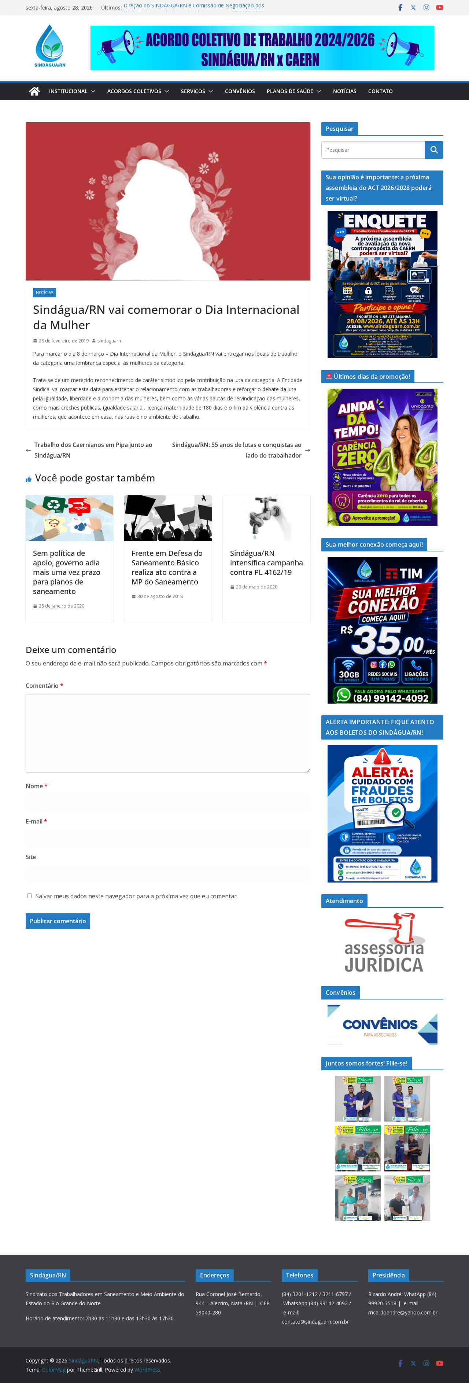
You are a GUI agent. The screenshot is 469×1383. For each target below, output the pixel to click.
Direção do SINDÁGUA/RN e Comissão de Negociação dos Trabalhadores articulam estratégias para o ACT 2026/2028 (193, 11)
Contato (380, 91)
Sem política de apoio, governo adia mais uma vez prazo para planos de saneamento (66, 572)
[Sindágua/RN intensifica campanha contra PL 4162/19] (266, 500)
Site (31, 857)
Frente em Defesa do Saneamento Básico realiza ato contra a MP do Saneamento (167, 567)
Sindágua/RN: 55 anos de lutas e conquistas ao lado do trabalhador (237, 450)
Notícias (345, 91)
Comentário (44, 686)
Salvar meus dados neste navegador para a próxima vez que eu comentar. (137, 896)
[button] (92, 91)
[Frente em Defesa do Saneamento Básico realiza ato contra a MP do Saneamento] (168, 500)
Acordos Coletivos (134, 91)
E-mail (36, 821)
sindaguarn (109, 341)
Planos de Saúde (290, 91)
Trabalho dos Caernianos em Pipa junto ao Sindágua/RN (93, 450)
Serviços (193, 91)
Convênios (240, 91)
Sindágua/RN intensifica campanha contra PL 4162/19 (266, 562)
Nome (37, 786)
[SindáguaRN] (34, 91)
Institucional (68, 91)
